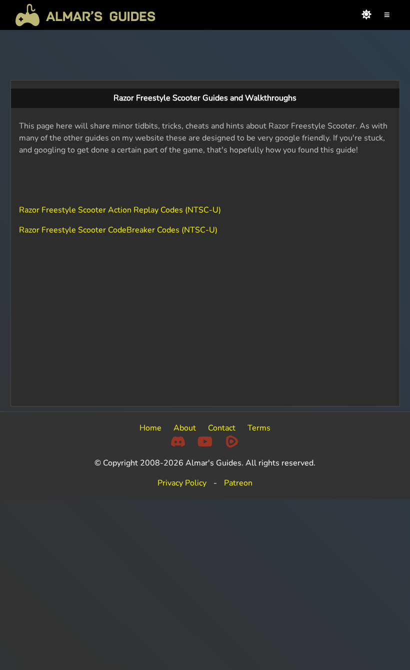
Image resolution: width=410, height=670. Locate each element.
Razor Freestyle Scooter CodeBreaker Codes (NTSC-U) (118, 230)
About (185, 428)
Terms (259, 428)
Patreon (238, 483)
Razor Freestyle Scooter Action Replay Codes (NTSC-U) (120, 210)
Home (151, 428)
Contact (222, 428)
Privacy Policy (182, 483)
